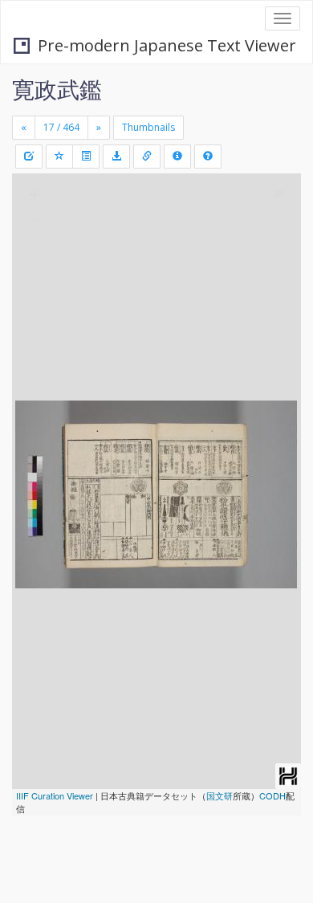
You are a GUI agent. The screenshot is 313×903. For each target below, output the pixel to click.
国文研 (219, 795)
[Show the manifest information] (177, 156)
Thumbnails (148, 127)
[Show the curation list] (86, 156)
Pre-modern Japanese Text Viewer (167, 45)
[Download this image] (116, 156)
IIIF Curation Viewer (54, 795)
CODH (272, 795)
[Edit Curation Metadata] (29, 156)
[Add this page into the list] (59, 156)
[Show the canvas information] (147, 156)
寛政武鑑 (57, 89)
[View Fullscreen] (34, 254)
